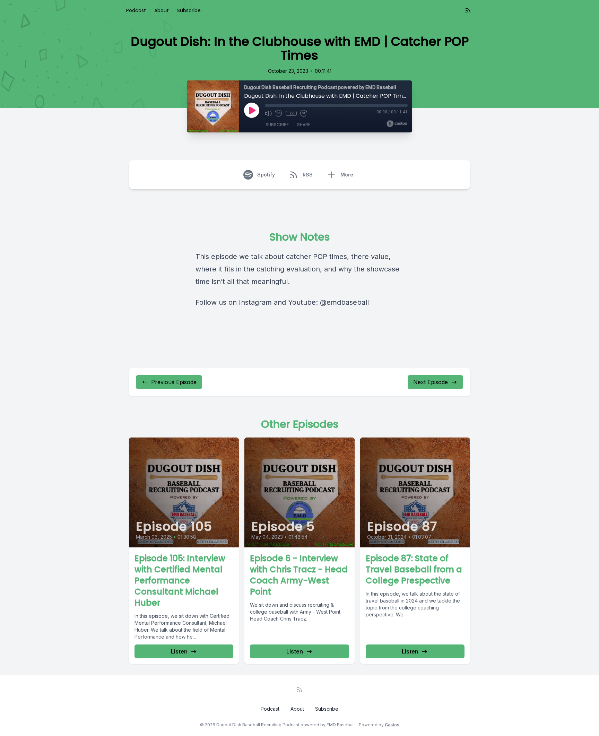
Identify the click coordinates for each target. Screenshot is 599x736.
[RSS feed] (468, 10)
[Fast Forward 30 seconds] (303, 113)
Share (303, 125)
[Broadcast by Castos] (397, 123)
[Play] (251, 110)
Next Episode (430, 382)
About (161, 10)
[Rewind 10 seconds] (278, 113)
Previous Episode (174, 382)
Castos (392, 724)
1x (291, 113)
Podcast (136, 10)
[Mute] (268, 113)
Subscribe (189, 10)
